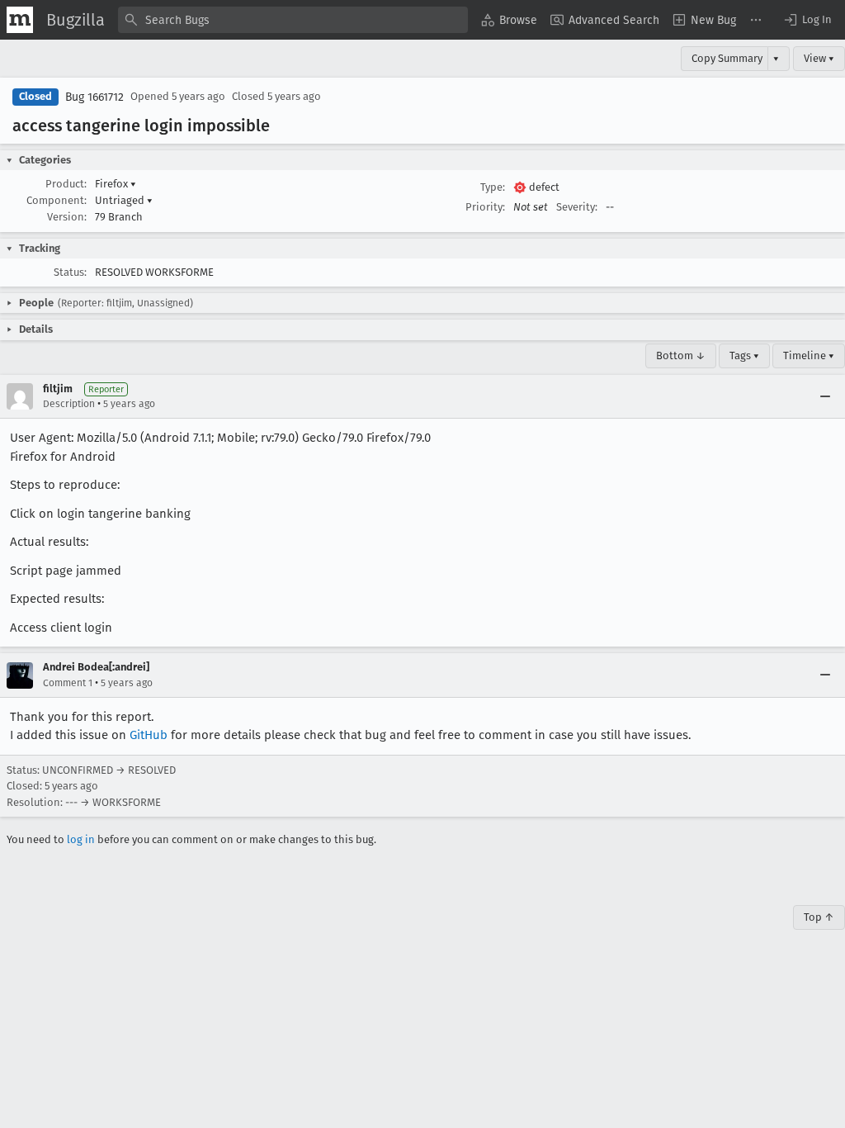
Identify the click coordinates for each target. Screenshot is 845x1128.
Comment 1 (67, 683)
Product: (66, 184)
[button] (807, 20)
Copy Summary (727, 58)
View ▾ (819, 58)
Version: (67, 217)
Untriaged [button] (124, 200)
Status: (70, 272)
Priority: (485, 207)
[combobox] (293, 20)
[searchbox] (293, 20)
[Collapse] (825, 396)
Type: (492, 187)
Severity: (576, 207)
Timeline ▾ (808, 355)
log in (81, 839)
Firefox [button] (115, 184)
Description (69, 404)
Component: (56, 200)
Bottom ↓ (681, 355)
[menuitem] (509, 20)
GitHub (149, 735)
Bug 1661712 (94, 97)
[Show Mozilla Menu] (20, 20)
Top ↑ (819, 917)
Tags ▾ (744, 355)
